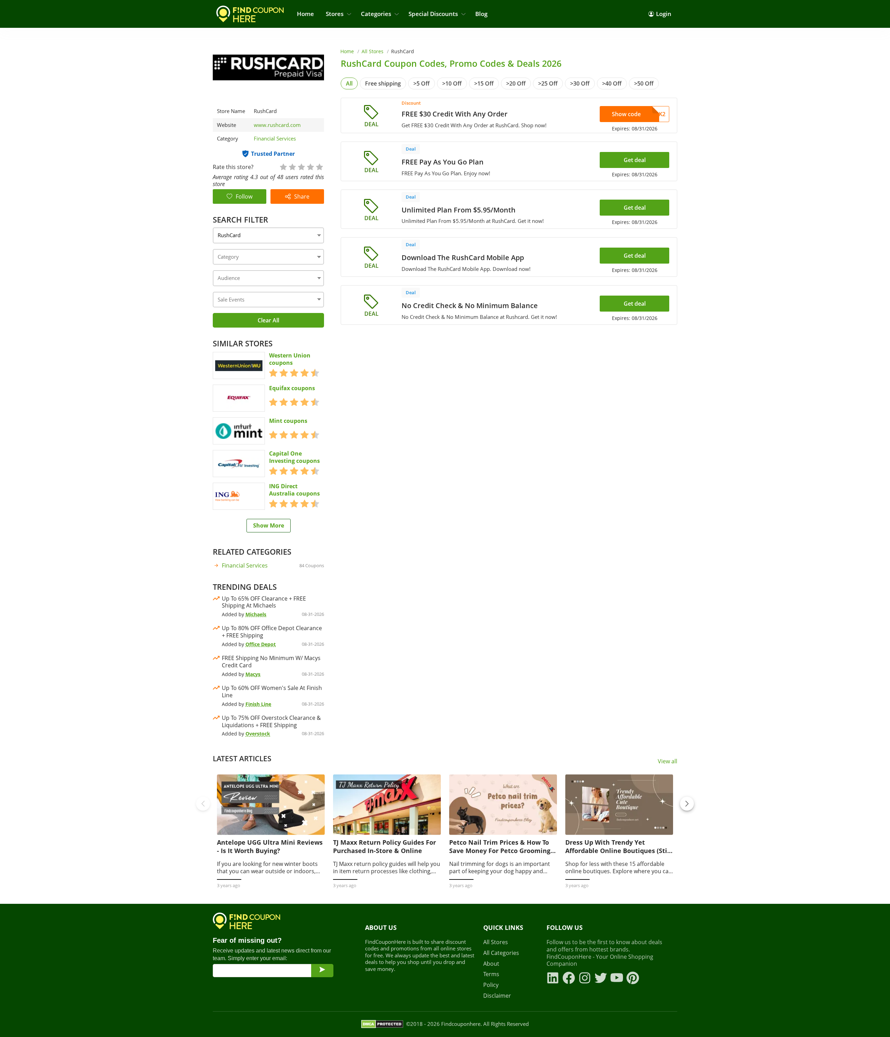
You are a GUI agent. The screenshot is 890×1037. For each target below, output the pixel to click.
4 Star (310, 166)
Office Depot (260, 644)
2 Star (292, 166)
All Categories (501, 953)
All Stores (372, 51)
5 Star (319, 166)
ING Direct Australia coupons (294, 490)
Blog (481, 14)
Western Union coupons (289, 359)
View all (667, 761)
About (491, 963)
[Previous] (203, 804)
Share (301, 196)
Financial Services (275, 138)
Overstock (257, 733)
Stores (334, 14)
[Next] (687, 804)
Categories (376, 14)
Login (663, 14)
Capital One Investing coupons (294, 457)
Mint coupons (288, 421)
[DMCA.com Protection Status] (382, 1024)
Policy (491, 985)
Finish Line (258, 704)
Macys (252, 674)
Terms (491, 974)
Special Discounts (433, 14)
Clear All (268, 320)
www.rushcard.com (277, 125)
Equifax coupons (292, 388)
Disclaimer (497, 995)
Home (305, 14)
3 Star (301, 166)
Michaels (255, 614)
